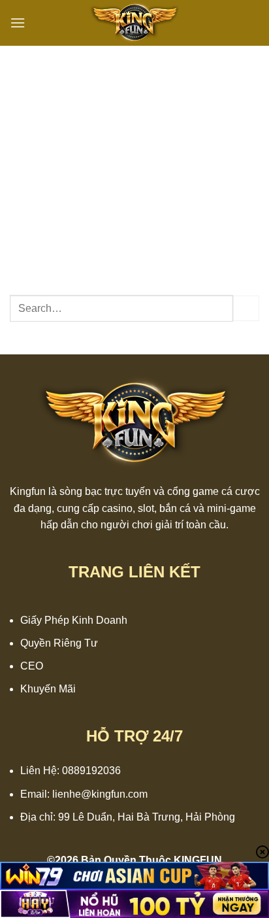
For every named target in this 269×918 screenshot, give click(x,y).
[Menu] (17, 23)
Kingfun (28, 491)
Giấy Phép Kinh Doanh (73, 620)
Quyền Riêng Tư (59, 643)
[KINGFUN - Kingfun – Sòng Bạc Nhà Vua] (134, 23)
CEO (31, 666)
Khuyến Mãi (48, 688)
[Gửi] (246, 308)
